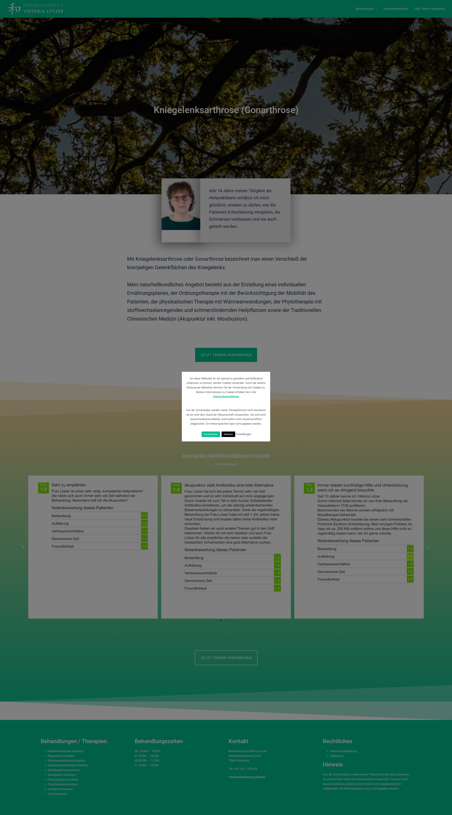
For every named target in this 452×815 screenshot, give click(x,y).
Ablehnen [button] (228, 434)
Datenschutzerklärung (226, 396)
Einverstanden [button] (211, 434)
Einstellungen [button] (243, 434)
